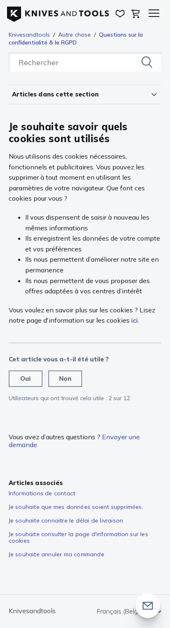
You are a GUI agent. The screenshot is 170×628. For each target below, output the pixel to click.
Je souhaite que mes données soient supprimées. (76, 507)
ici (134, 320)
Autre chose (74, 34)
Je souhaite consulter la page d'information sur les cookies (78, 537)
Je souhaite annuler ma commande (56, 554)
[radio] (25, 378)
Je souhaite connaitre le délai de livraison (66, 520)
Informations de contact (42, 493)
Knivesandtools (29, 34)
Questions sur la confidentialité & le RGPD (76, 38)
